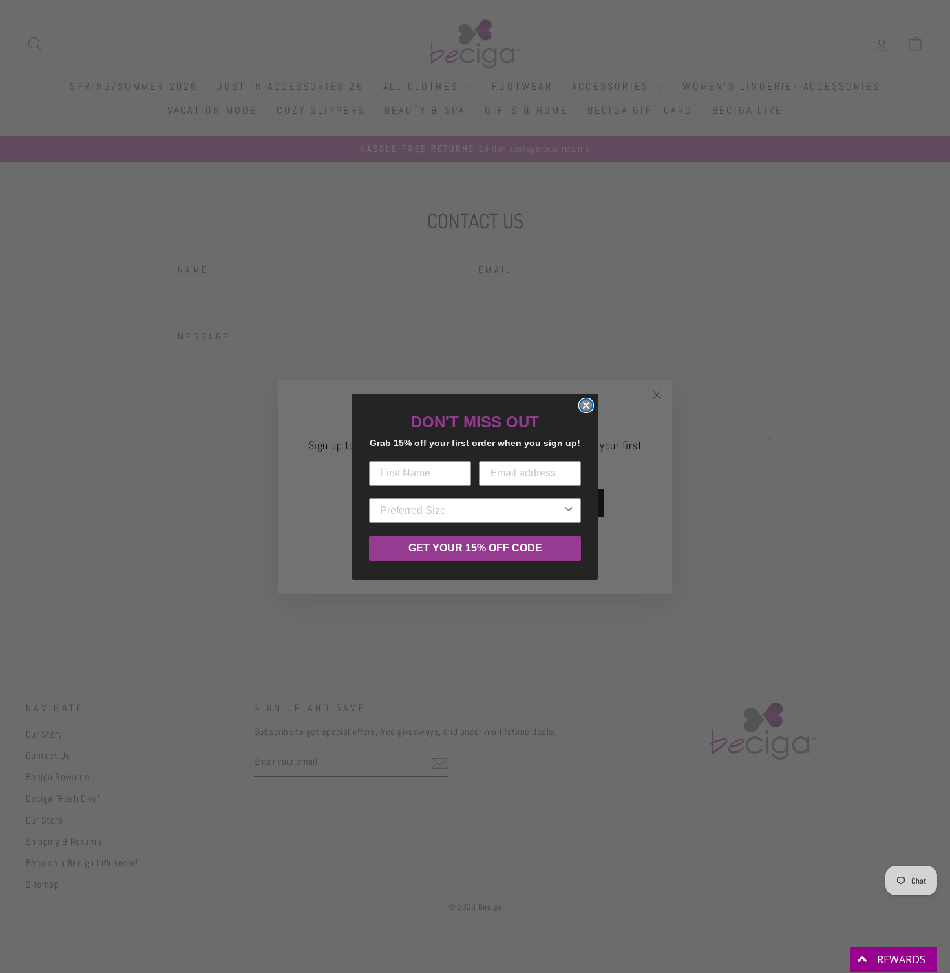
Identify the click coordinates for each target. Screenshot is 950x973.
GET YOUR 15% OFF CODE (475, 547)
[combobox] (471, 510)
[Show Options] (568, 510)
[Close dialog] (586, 405)
